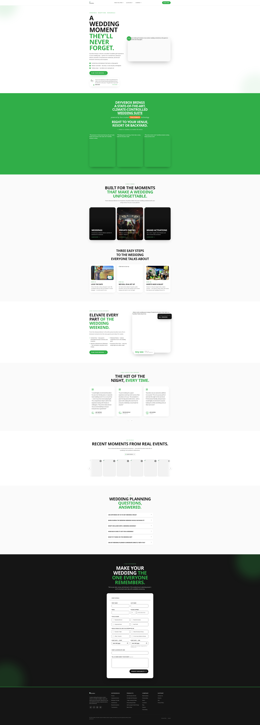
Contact (169, 718)
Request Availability (138, 671)
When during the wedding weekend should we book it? (126, 520)
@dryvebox (130, 454)
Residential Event (118, 619)
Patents (159, 698)
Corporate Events (115, 698)
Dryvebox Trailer (118, 631)
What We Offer (118, 2)
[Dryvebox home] (91, 2)
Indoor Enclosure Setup (138, 631)
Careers (144, 707)
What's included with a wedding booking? (122, 526)
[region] (130, 402)
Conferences (114, 702)
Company (137, 2)
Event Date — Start (117, 640)
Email (113, 609)
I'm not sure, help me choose (139, 636)
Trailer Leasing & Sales (132, 700)
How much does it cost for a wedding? (120, 531)
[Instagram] (97, 707)
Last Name (133, 603)
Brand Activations (115, 705)
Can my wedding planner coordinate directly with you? (126, 542)
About (143, 700)
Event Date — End (139, 644)
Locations (129, 2)
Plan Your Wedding (97, 73)
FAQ (159, 700)
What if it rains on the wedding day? (120, 537)
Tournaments (114, 707)
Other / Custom (118, 636)
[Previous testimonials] (128, 420)
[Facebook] (94, 707)
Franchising (144, 709)
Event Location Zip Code (118, 650)
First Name (115, 603)
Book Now (166, 2)
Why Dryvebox (145, 695)
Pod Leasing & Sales (131, 702)
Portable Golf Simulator (132, 698)
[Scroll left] (89, 468)
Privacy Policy (161, 702)
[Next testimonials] (131, 420)
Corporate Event (118, 624)
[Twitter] (90, 707)
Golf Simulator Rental (131, 695)
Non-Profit (135, 624)
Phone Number (135, 609)
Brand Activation (137, 619)
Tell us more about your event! (122, 656)
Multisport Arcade (115, 700)
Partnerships (145, 698)
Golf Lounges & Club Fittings (133, 705)
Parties (112, 695)
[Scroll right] (170, 468)
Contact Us (160, 695)
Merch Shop (129, 707)
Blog (143, 705)
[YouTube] (100, 707)
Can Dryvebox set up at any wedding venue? (122, 515)
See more (114, 84)
